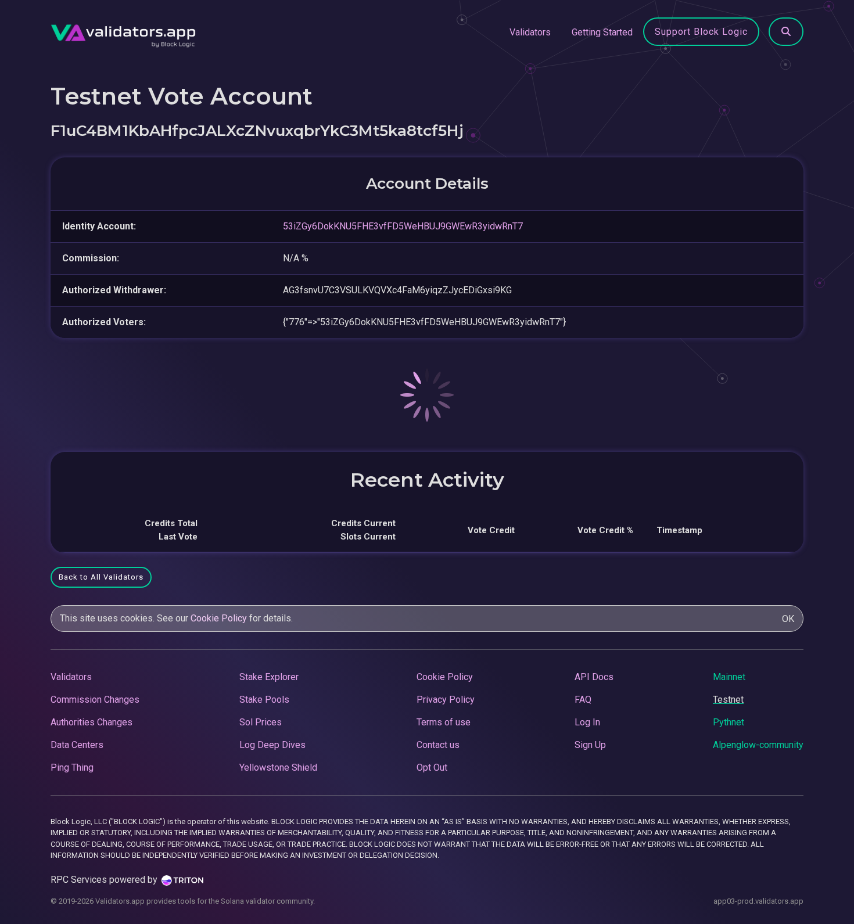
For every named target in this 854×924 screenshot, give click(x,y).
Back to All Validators (101, 577)
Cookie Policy (219, 618)
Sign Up (590, 744)
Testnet (728, 699)
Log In (587, 722)
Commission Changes (95, 699)
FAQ (583, 699)
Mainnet (729, 676)
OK (788, 618)
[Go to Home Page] (123, 33)
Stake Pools (264, 699)
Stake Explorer (269, 676)
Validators (530, 32)
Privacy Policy (446, 699)
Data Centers (77, 744)
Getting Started (602, 32)
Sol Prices (260, 722)
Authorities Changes (91, 722)
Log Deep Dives (272, 744)
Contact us (438, 744)
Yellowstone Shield (278, 767)
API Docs (594, 676)
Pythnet (728, 722)
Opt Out (432, 767)
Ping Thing (72, 767)
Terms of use (444, 722)
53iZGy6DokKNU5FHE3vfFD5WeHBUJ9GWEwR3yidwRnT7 (403, 226)
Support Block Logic (701, 31)
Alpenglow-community (758, 744)
